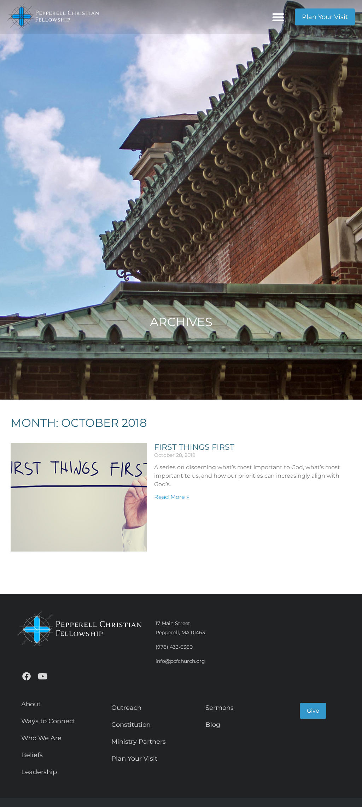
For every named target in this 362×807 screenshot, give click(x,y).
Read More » (171, 497)
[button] (278, 16)
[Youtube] (42, 676)
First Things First (194, 447)
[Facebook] (26, 676)
